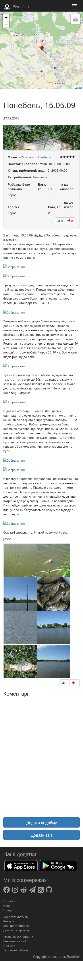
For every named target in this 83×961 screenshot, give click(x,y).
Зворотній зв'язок (15, 950)
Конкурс (9, 921)
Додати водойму (41, 822)
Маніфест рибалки (16, 925)
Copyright (40, 956)
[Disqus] (41, 754)
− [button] (6, 24)
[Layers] (75, 19)
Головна (9, 901)
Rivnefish (73, 956)
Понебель (44, 157)
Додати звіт (41, 835)
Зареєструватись (15, 916)
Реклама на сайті (15, 941)
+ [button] (6, 17)
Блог (6, 905)
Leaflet (78, 87)
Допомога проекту (16, 930)
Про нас (9, 945)
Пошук (8, 910)
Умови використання (18, 936)
